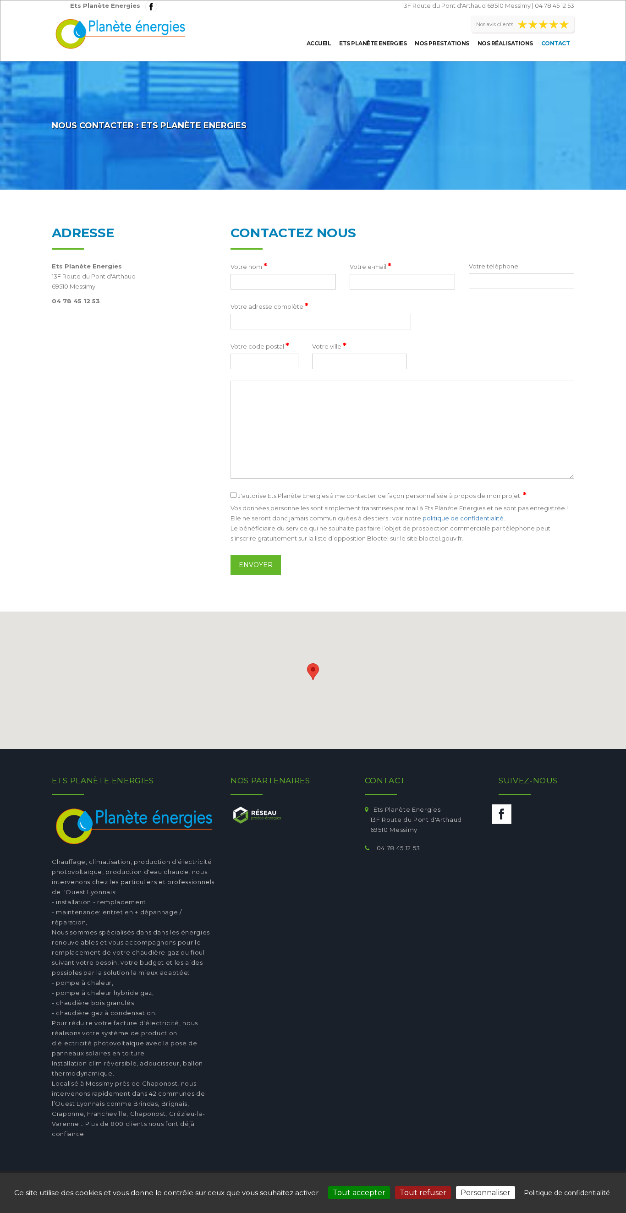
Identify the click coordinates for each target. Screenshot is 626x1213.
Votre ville (329, 346)
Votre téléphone (493, 266)
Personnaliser (486, 1192)
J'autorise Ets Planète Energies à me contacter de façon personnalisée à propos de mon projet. (381, 495)
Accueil (319, 43)
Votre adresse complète (269, 306)
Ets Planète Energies (372, 43)
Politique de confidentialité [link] (567, 1193)
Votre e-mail (370, 266)
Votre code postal (260, 346)
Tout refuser (423, 1192)
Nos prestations (442, 43)
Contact (555, 43)
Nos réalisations (505, 43)
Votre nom (249, 266)
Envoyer (256, 565)
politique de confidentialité (463, 518)
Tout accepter (359, 1192)
